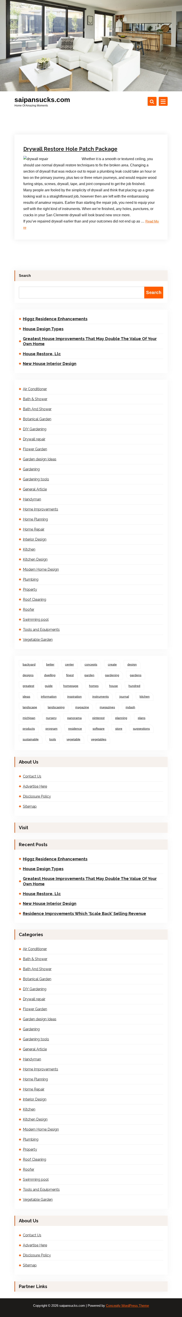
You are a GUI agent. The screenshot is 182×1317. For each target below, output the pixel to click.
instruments (100, 696)
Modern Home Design (41, 569)
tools (52, 739)
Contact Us (32, 776)
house (113, 686)
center (69, 664)
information (49, 696)
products (29, 728)
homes (94, 686)
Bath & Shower (35, 399)
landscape (30, 707)
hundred (134, 686)
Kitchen (29, 549)
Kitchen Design (35, 559)
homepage (70, 686)
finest (70, 675)
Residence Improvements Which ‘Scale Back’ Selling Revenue (84, 913)
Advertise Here (35, 786)
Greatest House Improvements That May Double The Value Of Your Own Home (90, 341)
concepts (91, 664)
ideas (26, 696)
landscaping (56, 707)
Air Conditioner (35, 389)
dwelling (49, 675)
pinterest (98, 718)
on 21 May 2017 (45, 127)
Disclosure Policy (37, 796)
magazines (107, 707)
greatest (28, 686)
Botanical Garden (37, 419)
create (112, 664)
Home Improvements (40, 509)
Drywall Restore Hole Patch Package (70, 149)
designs (28, 675)
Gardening (31, 469)
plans (141, 718)
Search (25, 276)
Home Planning (35, 519)
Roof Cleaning (34, 599)
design (132, 664)
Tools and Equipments (41, 629)
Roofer (28, 609)
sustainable (31, 739)
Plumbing (30, 579)
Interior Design (34, 539)
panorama (74, 718)
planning (121, 718)
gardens (135, 675)
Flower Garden (35, 449)
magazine (82, 707)
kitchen (145, 696)
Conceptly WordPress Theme (127, 1305)
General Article (35, 489)
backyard (29, 664)
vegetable (73, 739)
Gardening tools (36, 479)
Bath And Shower (37, 409)
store (118, 728)
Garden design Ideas (39, 459)
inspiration (74, 696)
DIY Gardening (34, 429)
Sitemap (30, 806)
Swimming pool (36, 619)
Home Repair (33, 529)
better (50, 664)
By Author (71, 127)
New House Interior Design (49, 363)
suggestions (141, 728)
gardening (112, 675)
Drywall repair (97, 127)
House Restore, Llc (42, 353)
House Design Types (43, 329)
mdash (130, 707)
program (51, 728)
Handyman (32, 499)
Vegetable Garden (38, 639)
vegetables (98, 739)
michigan (29, 718)
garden (89, 675)
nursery (51, 718)
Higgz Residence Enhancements (55, 318)
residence (75, 728)
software (99, 728)
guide (49, 686)
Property (30, 589)
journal (124, 696)
